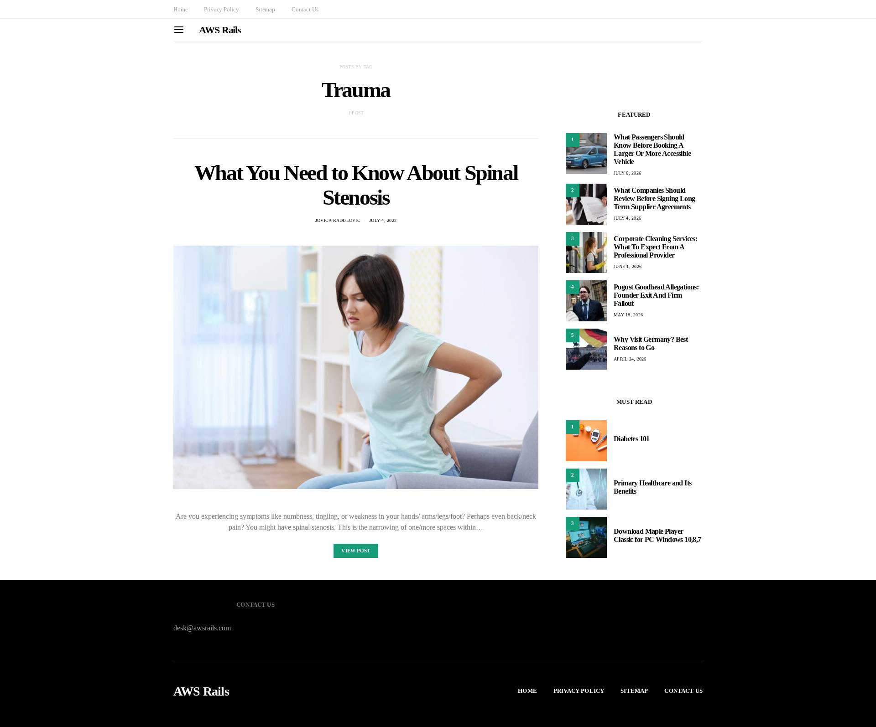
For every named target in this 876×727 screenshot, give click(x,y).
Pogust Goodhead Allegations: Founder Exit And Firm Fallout (656, 295)
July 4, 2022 (382, 220)
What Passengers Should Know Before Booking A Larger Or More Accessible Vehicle (652, 149)
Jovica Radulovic (337, 220)
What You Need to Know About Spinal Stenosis (355, 184)
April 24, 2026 (630, 358)
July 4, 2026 (627, 218)
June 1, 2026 (627, 266)
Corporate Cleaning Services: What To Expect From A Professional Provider (655, 247)
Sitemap (265, 9)
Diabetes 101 (632, 439)
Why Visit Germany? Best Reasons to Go (651, 343)
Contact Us (305, 9)
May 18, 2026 (628, 314)
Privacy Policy (221, 9)
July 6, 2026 (627, 172)
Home (180, 9)
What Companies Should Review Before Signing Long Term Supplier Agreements (654, 198)
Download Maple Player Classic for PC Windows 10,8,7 (657, 535)
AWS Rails (220, 30)
